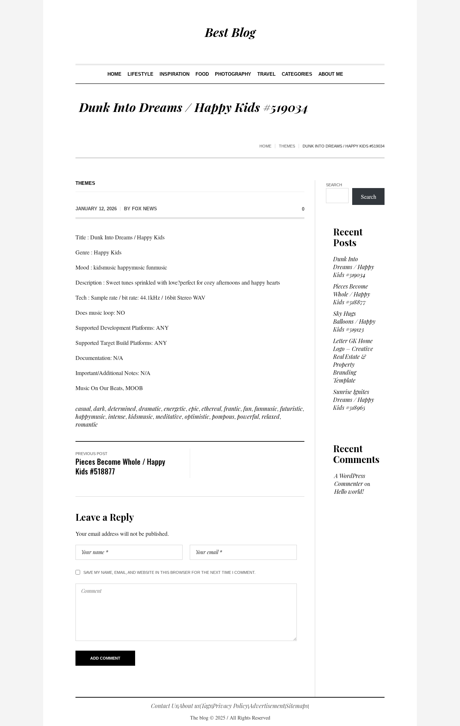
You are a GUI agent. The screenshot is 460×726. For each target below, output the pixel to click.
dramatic (150, 408)
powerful (248, 416)
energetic (175, 408)
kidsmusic (140, 416)
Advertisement (267, 705)
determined (122, 408)
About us (189, 705)
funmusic (265, 408)
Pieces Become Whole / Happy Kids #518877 (120, 466)
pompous (223, 416)
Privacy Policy (230, 705)
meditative (169, 416)
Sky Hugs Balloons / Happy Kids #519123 (354, 321)
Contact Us (164, 705)
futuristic (291, 408)
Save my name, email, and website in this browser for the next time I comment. (169, 572)
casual (83, 408)
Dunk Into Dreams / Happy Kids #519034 (353, 266)
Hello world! (349, 491)
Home (265, 146)
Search (334, 185)
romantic (86, 424)
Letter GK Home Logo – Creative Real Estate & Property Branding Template (353, 360)
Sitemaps (297, 705)
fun (247, 408)
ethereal (211, 408)
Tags (206, 705)
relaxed (271, 416)
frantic (232, 408)
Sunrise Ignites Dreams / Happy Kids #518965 (353, 399)
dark (99, 408)
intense (116, 416)
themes (287, 146)
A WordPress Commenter (349, 479)
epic (194, 408)
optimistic (197, 416)
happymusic (90, 416)
